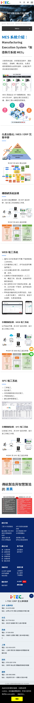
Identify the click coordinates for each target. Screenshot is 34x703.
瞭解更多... (21, 694)
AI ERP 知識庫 (6, 571)
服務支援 (20, 567)
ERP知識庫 (5, 573)
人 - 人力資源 (6, 554)
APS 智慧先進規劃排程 (22, 528)
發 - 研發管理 (6, 556)
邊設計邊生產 (6, 537)
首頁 (4, 24)
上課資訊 (20, 571)
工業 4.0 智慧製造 (7, 526)
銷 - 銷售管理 (6, 552)
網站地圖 (20, 585)
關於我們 (5, 582)
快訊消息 (4, 575)
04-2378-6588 (10, 608)
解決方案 (5, 523)
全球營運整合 (20, 533)
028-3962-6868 (10, 674)
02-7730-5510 (10, 620)
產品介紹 (9, 24)
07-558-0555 (10, 632)
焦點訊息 (5, 567)
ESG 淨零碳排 (6, 540)
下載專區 (20, 575)
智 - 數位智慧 (6, 561)
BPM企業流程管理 (22, 540)
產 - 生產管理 (6, 550)
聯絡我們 (31, 349)
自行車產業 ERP (21, 531)
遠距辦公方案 (20, 537)
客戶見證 (20, 546)
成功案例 (20, 550)
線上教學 (20, 573)
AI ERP (19, 581)
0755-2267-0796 (11, 662)
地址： (15, 611)
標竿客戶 (20, 552)
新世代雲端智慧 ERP (7, 534)
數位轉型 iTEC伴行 (8, 531)
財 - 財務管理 (6, 558)
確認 (17, 699)
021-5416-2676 (10, 647)
